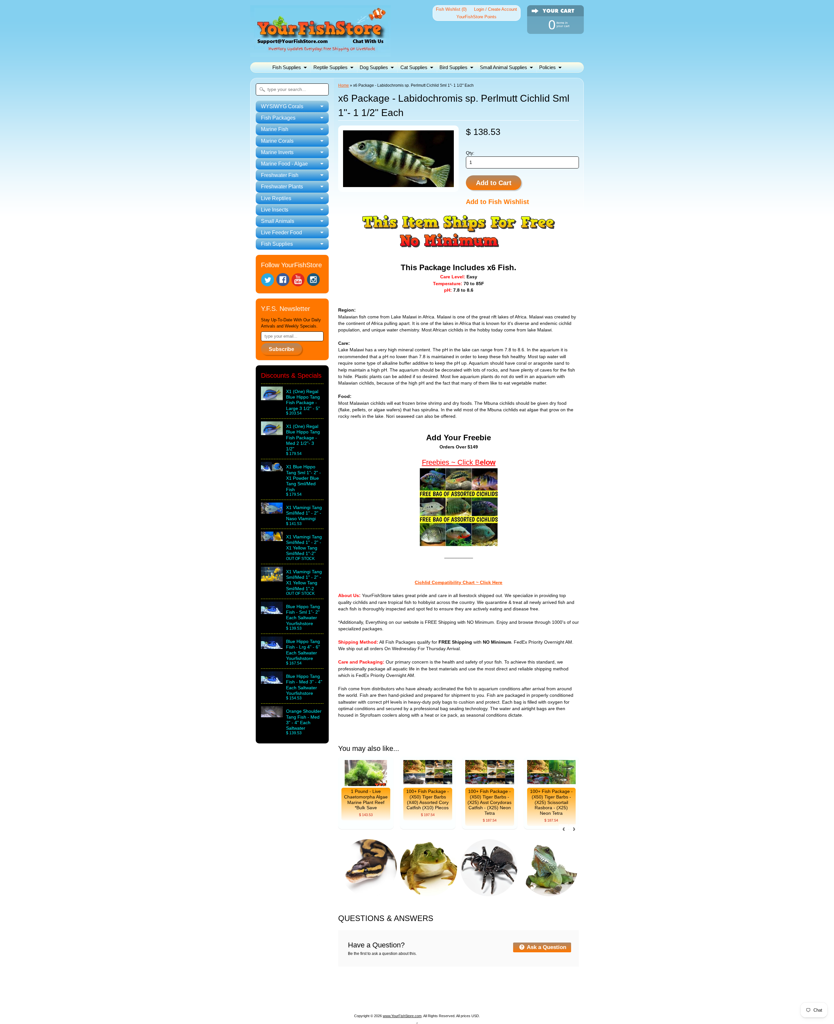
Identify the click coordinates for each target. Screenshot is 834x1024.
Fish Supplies (286, 67)
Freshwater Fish (545, 991)
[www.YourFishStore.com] (320, 53)
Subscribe (281, 349)
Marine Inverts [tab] (277, 152)
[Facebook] (282, 279)
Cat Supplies (413, 67)
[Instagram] (313, 279)
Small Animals (433, 999)
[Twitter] (267, 279)
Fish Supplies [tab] (277, 244)
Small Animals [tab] (277, 221)
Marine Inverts (450, 991)
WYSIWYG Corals (292, 991)
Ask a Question (545, 947)
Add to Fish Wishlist (497, 201)
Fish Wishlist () (451, 9)
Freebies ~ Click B (451, 462)
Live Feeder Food (477, 999)
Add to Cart (493, 182)
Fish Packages (337, 991)
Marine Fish (374, 991)
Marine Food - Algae (496, 991)
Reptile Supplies (330, 67)
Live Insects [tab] (274, 209)
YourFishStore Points (476, 16)
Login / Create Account (495, 9)
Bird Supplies (453, 67)
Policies (547, 67)
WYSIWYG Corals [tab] (282, 106)
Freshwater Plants (319, 999)
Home (343, 85)
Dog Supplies (374, 67)
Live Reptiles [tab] (276, 198)
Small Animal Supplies (503, 67)
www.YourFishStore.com (402, 1016)
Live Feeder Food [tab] (281, 232)
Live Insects (396, 999)
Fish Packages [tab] (278, 118)
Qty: (470, 153)
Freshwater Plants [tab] (282, 186)
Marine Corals (411, 991)
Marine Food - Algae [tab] (284, 164)
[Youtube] (298, 279)
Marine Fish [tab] (274, 129)
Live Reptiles (361, 999)
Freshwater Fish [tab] (279, 175)
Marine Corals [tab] (277, 141)
